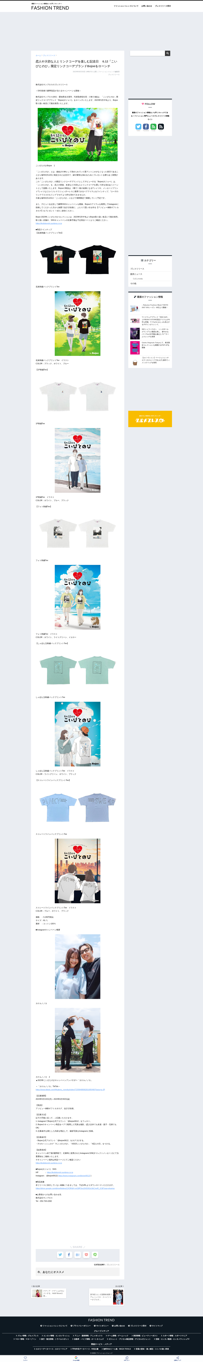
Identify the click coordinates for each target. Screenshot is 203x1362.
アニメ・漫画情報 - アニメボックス (89, 1336)
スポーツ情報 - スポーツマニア (175, 1336)
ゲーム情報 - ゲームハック (117, 1336)
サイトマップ (157, 1326)
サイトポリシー (102, 1326)
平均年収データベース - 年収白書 (85, 1349)
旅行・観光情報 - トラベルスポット (55, 1339)
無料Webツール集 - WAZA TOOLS (117, 1349)
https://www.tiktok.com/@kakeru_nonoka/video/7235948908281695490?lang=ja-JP (70, 1090)
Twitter (138, 130)
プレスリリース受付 (163, 6)
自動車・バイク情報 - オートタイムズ (89, 1339)
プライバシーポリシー (82, 1326)
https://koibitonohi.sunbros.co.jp (49, 223)
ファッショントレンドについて (126, 6)
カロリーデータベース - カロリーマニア (51, 1349)
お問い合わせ (146, 6)
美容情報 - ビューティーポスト (145, 1336)
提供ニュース (136, 274)
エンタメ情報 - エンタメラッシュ (56, 1336)
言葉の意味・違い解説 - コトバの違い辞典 (152, 1349)
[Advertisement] (101, 30)
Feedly (153, 130)
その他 (133, 283)
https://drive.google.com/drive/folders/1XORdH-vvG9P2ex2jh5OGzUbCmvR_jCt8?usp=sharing (75, 1188)
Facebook (146, 130)
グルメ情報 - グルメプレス (28, 1336)
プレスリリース (113, 1265)
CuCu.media (138, 279)
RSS (161, 130)
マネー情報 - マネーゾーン (25, 1339)
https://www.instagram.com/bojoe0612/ (74, 1176)
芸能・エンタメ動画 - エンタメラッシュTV (172, 1339)
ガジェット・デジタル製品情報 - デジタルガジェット (130, 1339)
